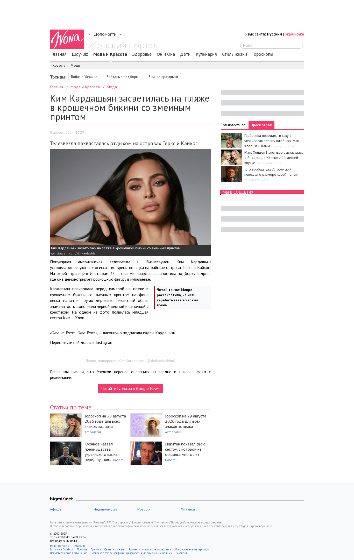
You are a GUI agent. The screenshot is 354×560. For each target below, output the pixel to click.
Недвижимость (105, 509)
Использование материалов (192, 549)
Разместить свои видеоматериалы (150, 549)
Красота (59, 65)
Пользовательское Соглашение (68, 553)
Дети (185, 54)
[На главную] (123, 45)
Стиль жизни (234, 54)
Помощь (82, 549)
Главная (59, 54)
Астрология (93, 432)
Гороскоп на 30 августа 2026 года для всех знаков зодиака (105, 421)
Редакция (79, 546)
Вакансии (181, 553)
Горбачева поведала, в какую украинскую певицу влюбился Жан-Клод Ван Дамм (272, 140)
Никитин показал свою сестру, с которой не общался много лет (185, 449)
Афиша (55, 509)
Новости (119, 460)
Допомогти (105, 34)
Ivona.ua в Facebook (62, 549)
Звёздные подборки (123, 76)
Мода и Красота (110, 54)
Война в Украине (84, 76)
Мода (75, 65)
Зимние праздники (163, 76)
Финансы (188, 509)
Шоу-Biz (80, 54)
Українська (294, 34)
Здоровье (142, 54)
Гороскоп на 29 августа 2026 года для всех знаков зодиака (185, 421)
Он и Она (166, 54)
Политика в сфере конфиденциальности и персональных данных (131, 553)
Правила (95, 549)
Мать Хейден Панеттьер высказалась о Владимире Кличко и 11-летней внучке (273, 157)
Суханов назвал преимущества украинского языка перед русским (101, 451)
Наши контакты (59, 546)
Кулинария (206, 54)
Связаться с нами (114, 549)
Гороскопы (262, 54)
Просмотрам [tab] (261, 125)
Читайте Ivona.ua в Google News (130, 388)
